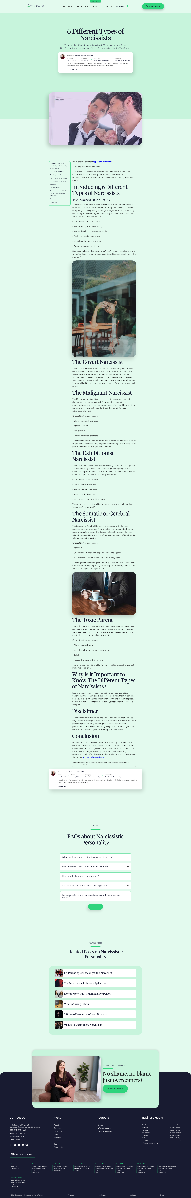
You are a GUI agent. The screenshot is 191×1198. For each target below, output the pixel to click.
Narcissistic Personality (102, 60)
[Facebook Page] (11, 1145)
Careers (101, 1125)
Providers (120, 6)
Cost (56, 1134)
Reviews (57, 1141)
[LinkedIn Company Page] (22, 1145)
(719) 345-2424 (18, 1130)
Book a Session (153, 6)
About (56, 1125)
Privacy (71, 1195)
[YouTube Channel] (19, 1145)
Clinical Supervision (106, 1131)
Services (57, 1128)
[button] (67, 6)
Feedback (101, 1195)
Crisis (162, 1195)
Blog (55, 1144)
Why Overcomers (105, 1128)
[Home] (35, 6)
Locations (58, 1131)
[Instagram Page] (15, 1145)
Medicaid (132, 1195)
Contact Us (58, 1147)
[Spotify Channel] (26, 1145)
